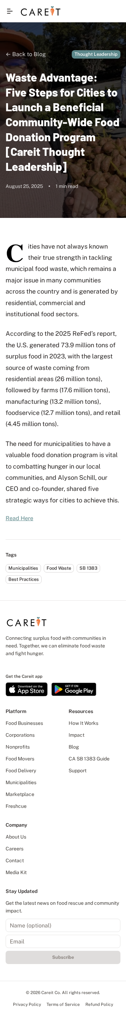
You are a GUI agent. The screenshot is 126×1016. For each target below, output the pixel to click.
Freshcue (16, 806)
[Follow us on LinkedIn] (7, 664)
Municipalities (21, 782)
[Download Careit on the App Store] (27, 689)
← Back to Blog (26, 54)
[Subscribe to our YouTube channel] (32, 664)
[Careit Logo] (41, 11)
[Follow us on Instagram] (20, 664)
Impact (76, 735)
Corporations (20, 735)
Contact (15, 860)
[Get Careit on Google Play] (74, 689)
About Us (16, 837)
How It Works (83, 723)
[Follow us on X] (26, 664)
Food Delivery (21, 770)
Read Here (19, 518)
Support (77, 770)
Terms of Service (63, 1004)
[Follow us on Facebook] (13, 664)
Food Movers (20, 758)
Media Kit (16, 872)
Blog (74, 747)
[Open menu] (10, 11)
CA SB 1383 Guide (89, 758)
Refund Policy (99, 1004)
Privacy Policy (27, 1004)
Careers (14, 848)
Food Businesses (24, 723)
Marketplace (20, 794)
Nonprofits (18, 747)
